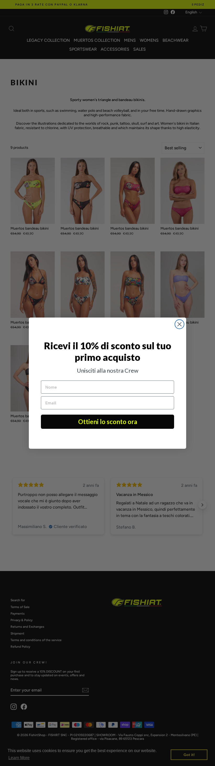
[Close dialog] (179, 324)
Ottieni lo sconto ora (107, 421)
